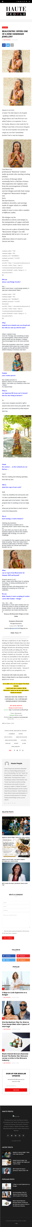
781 (18, 626)
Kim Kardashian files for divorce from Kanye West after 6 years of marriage (15, 1024)
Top (16, 1223)
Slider (24, 743)
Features (5, 27)
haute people (8, 737)
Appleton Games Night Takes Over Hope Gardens (16, 837)
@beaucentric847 (15, 628)
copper (21, 733)
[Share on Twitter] (8, 45)
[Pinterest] (20, 750)
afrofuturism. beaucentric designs (16, 730)
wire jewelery (16, 746)
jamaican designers (11, 740)
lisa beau (23, 740)
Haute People (7, 39)
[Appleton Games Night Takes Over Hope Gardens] (16, 825)
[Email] (23, 750)
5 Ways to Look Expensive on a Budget (14, 993)
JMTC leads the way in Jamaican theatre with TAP (20, 1169)
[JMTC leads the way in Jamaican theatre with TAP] (16, 871)
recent (16, 743)
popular (8, 743)
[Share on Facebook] (4, 45)
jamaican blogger (21, 737)
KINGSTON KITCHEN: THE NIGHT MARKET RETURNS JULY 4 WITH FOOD (13, 860)
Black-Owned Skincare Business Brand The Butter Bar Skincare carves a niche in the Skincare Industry (15, 1057)
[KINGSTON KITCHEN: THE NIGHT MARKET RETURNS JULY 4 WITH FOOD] (16, 848)
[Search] (29, 1)
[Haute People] (16, 11)
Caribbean (12, 733)
